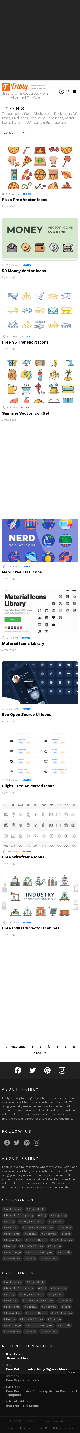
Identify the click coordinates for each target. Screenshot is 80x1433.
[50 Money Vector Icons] (40, 239)
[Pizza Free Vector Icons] (40, 168)
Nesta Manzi (13, 1354)
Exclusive (11, 1227)
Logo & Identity (63, 1240)
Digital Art (57, 1221)
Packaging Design (32, 1246)
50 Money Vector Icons (24, 270)
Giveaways (50, 1233)
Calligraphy (59, 1215)
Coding (10, 1221)
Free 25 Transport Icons (25, 342)
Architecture (14, 1209)
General (32, 1233)
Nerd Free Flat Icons (22, 572)
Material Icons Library (23, 643)
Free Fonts (12, 1233)
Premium (55, 1246)
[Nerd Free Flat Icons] (40, 540)
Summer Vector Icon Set (26, 413)
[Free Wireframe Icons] (40, 825)
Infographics (13, 1240)
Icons (27, 194)
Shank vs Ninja (17, 1358)
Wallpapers (50, 1258)
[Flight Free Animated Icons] (40, 754)
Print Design (13, 1252)
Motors (10, 1246)
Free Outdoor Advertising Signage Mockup (39, 1369)
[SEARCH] (67, 91)
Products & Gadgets (40, 1252)
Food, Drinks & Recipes (39, 1227)
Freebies (66, 1227)
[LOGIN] (61, 91)
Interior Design (37, 1240)
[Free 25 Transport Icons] (40, 310)
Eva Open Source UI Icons (26, 714)
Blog (43, 1215)
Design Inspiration (32, 1221)
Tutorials (65, 1252)
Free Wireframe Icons (23, 857)
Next (37, 1052)
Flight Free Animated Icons (28, 786)
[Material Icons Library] (40, 611)
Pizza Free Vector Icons (24, 199)
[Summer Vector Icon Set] (40, 381)
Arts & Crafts (37, 1209)
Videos (31, 1258)
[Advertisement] (40, 40)
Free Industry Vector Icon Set (30, 928)
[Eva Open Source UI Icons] (40, 682)
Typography (13, 1258)
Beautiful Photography (19, 1215)
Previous (17, 1047)
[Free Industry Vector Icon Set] (40, 896)
